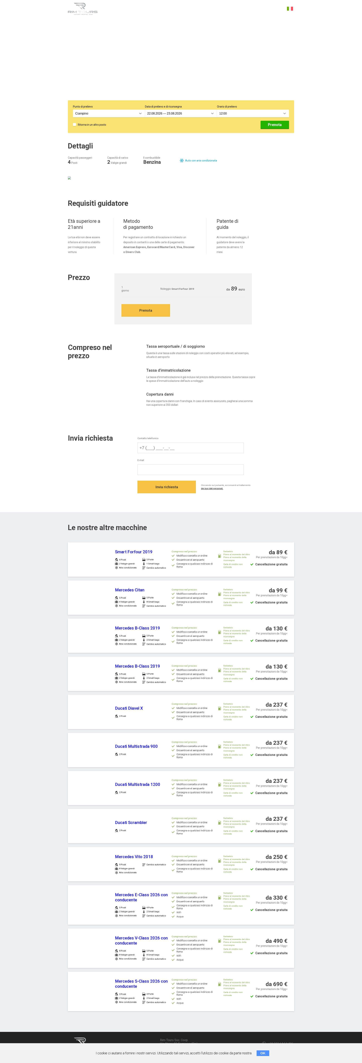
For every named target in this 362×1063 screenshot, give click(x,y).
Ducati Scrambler (131, 822)
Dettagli (113, 9)
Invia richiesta (166, 487)
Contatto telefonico (148, 438)
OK (262, 1053)
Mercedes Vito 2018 (134, 856)
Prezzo (165, 9)
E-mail (140, 460)
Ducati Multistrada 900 (136, 746)
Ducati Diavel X (129, 708)
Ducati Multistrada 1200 (137, 784)
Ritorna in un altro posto (92, 124)
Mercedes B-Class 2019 (137, 628)
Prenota (275, 124)
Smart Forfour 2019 (134, 552)
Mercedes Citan (129, 590)
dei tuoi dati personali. (212, 488)
